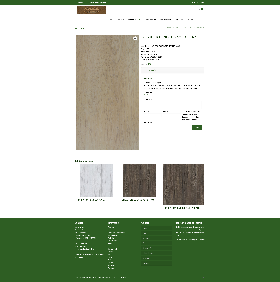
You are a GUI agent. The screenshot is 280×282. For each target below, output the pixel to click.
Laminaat (146, 238)
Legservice (146, 258)
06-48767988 (81, 2)
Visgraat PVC (147, 248)
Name (146, 111)
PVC (177, 28)
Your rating (148, 92)
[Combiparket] (91, 10)
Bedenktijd (111, 238)
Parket (145, 233)
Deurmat (146, 263)
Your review (148, 99)
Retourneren (112, 241)
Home (169, 28)
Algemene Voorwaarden (116, 232)
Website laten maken (113, 277)
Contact (202, 2)
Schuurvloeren (148, 253)
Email (165, 111)
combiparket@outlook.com (99, 2)
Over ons (195, 2)
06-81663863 (81, 246)
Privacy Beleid (113, 235)
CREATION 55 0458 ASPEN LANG (182, 208)
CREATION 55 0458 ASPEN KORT (139, 200)
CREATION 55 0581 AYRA (91, 200)
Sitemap (111, 243)
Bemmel (111, 252)
